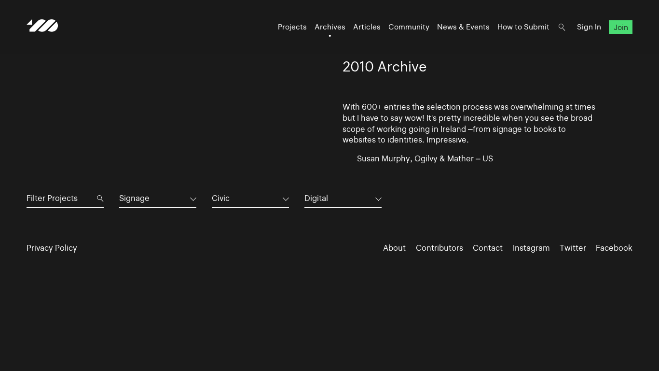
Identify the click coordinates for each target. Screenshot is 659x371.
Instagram (531, 248)
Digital (316, 198)
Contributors (439, 248)
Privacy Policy (52, 248)
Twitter (573, 248)
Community (408, 26)
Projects (292, 26)
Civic (221, 198)
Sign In (589, 26)
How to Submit (523, 26)
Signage (134, 198)
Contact (488, 248)
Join (621, 26)
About (394, 248)
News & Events (463, 26)
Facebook (614, 248)
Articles (367, 26)
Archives (330, 26)
